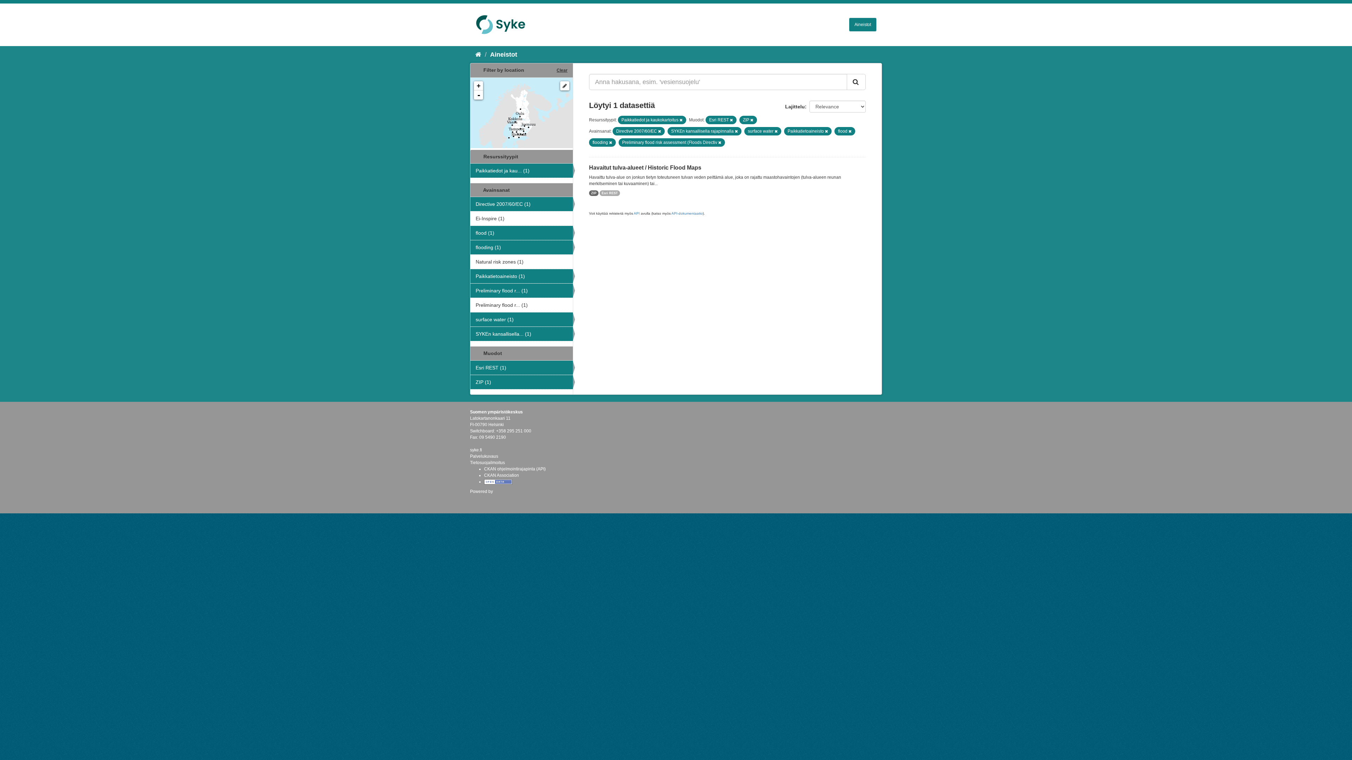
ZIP (593, 193)
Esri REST (610, 193)
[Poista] (681, 120)
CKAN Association (501, 475)
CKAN (482, 499)
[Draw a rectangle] (564, 85)
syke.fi (476, 450)
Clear (562, 70)
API (637, 213)
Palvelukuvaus (484, 456)
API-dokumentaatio (687, 213)
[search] (856, 82)
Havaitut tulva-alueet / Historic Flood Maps (645, 168)
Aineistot (863, 24)
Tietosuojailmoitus (487, 462)
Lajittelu (795, 106)
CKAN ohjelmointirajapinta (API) (515, 469)
